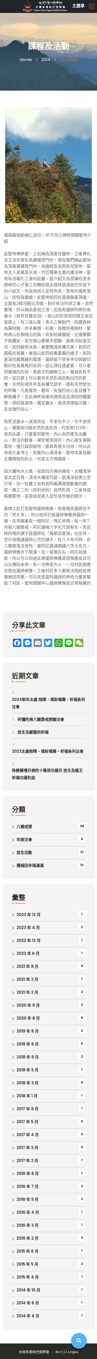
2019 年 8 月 (28, 1031)
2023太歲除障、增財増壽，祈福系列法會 (48, 751)
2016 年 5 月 (28, 1199)
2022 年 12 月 (29, 940)
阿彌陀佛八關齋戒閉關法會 (41, 719)
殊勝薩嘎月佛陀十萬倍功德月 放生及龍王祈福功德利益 (47, 774)
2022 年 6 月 (28, 953)
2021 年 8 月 (28, 966)
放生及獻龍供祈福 (33, 732)
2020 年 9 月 (28, 1005)
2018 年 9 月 (28, 1057)
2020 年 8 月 (28, 1018)
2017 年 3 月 (27, 1147)
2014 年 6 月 (28, 1303)
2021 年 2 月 (27, 992)
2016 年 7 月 (28, 1186)
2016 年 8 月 (28, 1173)
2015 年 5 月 (27, 1264)
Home (26, 60)
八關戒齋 (24, 826)
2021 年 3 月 (27, 979)
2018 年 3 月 (28, 1083)
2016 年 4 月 (28, 1212)
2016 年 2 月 (28, 1238)
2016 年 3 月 (28, 1225)
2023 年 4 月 (28, 927)
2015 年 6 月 (28, 1251)
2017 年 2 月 (27, 1160)
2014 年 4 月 (28, 1316)
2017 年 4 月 (28, 1134)
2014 (45, 60)
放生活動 (24, 852)
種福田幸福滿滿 (30, 865)
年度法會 (24, 839)
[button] (58, 6)
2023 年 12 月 (29, 914)
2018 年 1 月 (27, 1096)
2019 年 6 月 (28, 1044)
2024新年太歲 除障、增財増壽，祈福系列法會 (48, 703)
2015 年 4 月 (28, 1277)
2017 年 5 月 (27, 1121)
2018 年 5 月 (28, 1070)
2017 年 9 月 (28, 1108)
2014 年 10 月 (28, 1290)
